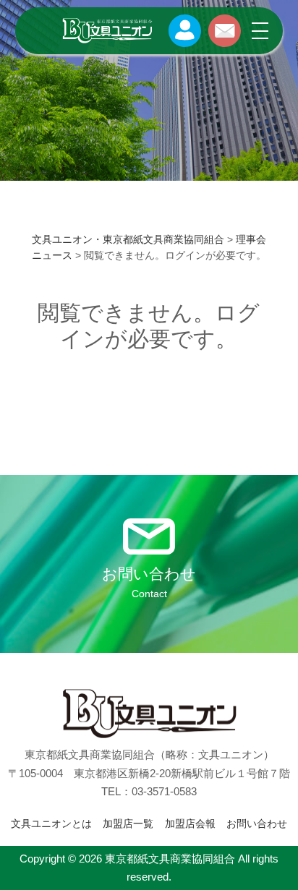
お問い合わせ (256, 823)
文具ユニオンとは (51, 823)
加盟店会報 (190, 823)
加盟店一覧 (128, 823)
